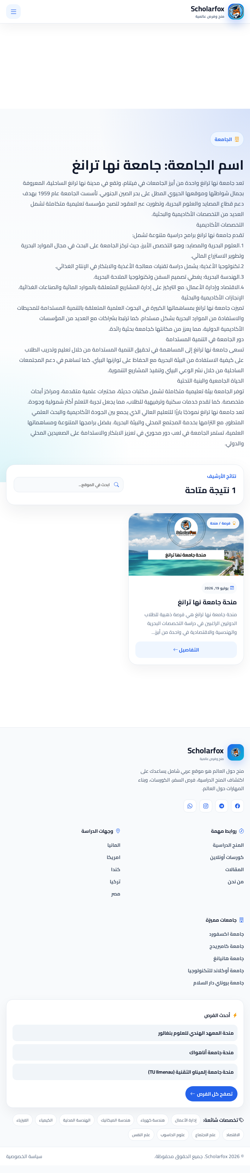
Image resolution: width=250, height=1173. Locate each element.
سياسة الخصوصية (24, 1156)
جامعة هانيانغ (228, 958)
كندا (115, 869)
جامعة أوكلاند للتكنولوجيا (216, 970)
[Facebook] (237, 806)
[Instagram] (205, 806)
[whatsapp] (190, 806)
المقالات (234, 869)
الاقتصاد (233, 1134)
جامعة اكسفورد (226, 933)
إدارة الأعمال (186, 1120)
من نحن (236, 881)
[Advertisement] (74, 50)
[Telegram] (221, 806)
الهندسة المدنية (77, 1120)
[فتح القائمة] (13, 11)
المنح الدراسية (228, 845)
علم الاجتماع (205, 1134)
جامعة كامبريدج (226, 946)
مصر (115, 893)
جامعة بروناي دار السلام (218, 982)
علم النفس (141, 1134)
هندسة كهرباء (153, 1120)
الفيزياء (22, 1120)
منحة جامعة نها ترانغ (207, 602)
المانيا (113, 845)
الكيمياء (46, 1120)
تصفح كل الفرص (215, 1093)
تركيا (115, 881)
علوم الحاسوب (173, 1134)
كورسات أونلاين (227, 857)
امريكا (113, 857)
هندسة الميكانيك (115, 1120)
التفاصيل (188, 649)
